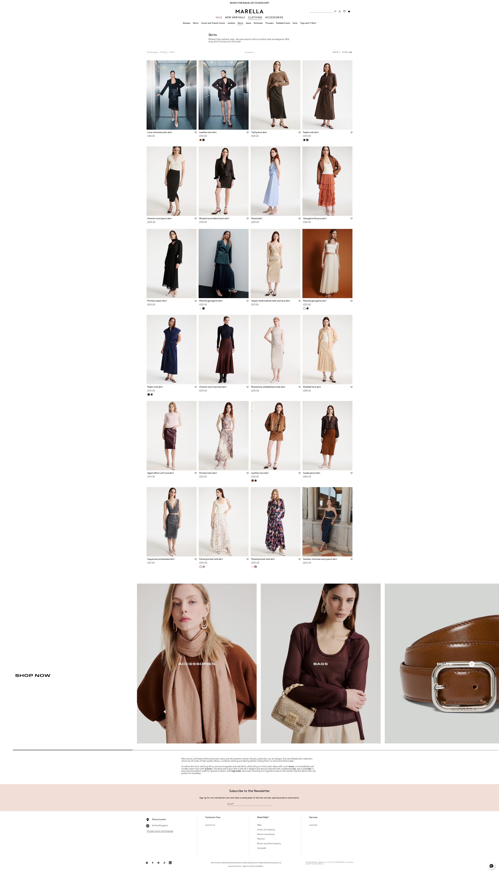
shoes (291, 767)
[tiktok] (164, 862)
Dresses (186, 23)
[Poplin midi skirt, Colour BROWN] (152, 394)
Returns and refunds (266, 834)
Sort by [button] (336, 52)
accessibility (258, 866)
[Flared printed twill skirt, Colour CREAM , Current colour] (201, 567)
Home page (152, 52)
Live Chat (313, 825)
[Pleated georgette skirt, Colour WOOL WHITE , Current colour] (304, 308)
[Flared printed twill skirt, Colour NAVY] (204, 567)
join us (278, 863)
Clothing (163, 52)
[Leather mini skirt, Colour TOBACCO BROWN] (200, 140)
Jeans (248, 23)
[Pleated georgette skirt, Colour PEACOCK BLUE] (307, 308)
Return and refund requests (269, 843)
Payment (261, 839)
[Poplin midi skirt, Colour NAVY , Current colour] (149, 394)
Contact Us (210, 825)
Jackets (231, 23)
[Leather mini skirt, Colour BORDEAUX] (256, 481)
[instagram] (147, 862)
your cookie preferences (264, 863)
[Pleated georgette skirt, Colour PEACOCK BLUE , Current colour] (203, 308)
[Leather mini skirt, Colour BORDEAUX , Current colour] (203, 140)
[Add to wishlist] (196, 133)
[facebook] (152, 862)
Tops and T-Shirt (308, 23)
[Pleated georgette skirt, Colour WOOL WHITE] (200, 308)
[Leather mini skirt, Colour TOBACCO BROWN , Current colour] (253, 481)
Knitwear (258, 23)
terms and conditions (220, 863)
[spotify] (158, 862)
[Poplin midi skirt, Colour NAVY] (304, 140)
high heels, (236, 771)
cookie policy (247, 863)
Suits (295, 23)
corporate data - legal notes (240, 866)
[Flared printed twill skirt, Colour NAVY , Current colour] (255, 567)
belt (309, 769)
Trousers (269, 23)
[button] (347, 52)
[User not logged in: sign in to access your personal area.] (339, 11)
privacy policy (235, 863)
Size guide (261, 848)
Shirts (195, 23)
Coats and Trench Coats (213, 23)
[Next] (472, 664)
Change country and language (160, 831)
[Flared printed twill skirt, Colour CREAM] (252, 567)
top (294, 769)
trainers (208, 769)
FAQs (259, 825)
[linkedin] (170, 862)
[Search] (335, 11)
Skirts (240, 23)
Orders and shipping (266, 829)
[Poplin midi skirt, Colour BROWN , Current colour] (307, 140)
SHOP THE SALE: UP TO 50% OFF (249, 3)
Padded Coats (283, 23)
